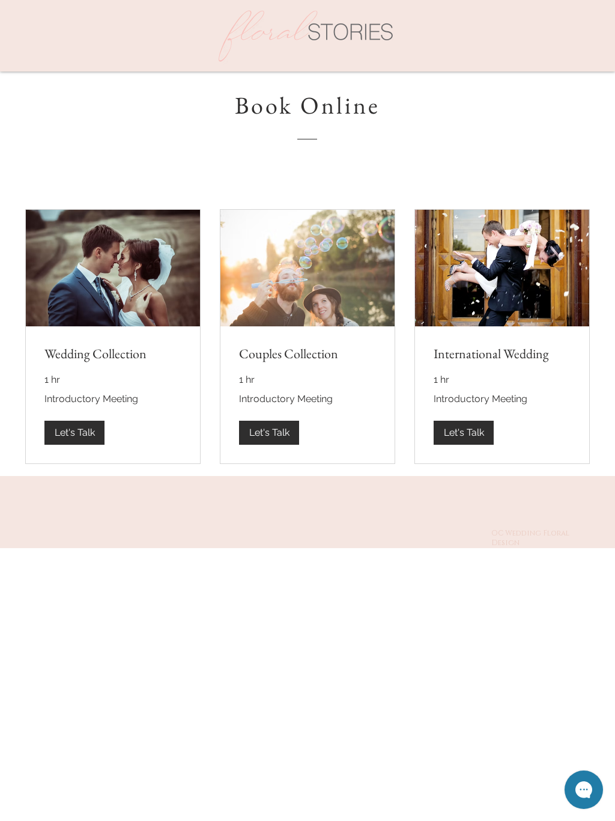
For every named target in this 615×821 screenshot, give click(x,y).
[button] (74, 433)
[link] (112, 353)
